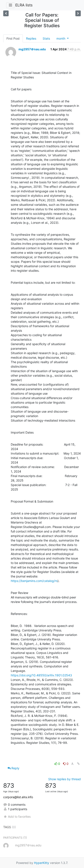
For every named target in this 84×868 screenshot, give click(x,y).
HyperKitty (41, 863)
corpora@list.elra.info (18, 797)
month (61, 38)
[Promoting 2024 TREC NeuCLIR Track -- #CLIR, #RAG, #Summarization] (78, 13)
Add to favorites (19, 816)
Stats (46, 38)
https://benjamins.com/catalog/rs (34, 581)
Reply (15, 768)
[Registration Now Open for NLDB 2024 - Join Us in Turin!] (6, 13)
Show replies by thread (64, 779)
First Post (13, 38)
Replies (31, 38)
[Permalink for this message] (78, 763)
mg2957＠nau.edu (32, 49)
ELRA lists (24, 5)
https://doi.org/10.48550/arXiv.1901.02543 (41, 675)
